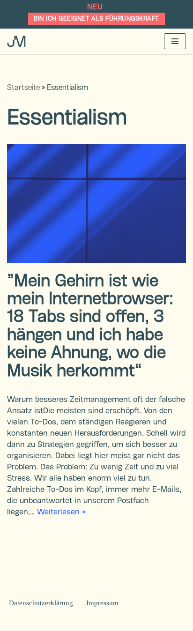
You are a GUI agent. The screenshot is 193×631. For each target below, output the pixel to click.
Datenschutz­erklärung (41, 603)
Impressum (102, 603)
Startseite (23, 88)
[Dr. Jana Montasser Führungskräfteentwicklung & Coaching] (16, 41)
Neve (45, 621)
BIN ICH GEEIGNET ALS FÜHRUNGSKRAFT (96, 19)
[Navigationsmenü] (175, 41)
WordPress (137, 621)
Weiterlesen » (61, 512)
